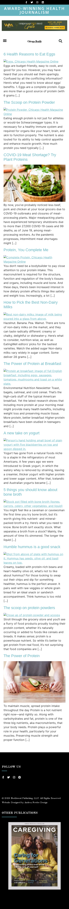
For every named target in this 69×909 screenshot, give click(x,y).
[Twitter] (32, 2)
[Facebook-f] (26, 2)
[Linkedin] (43, 2)
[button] (5, 40)
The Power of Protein (22, 656)
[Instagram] (37, 2)
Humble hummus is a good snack (32, 547)
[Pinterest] (19, 777)
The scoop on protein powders (29, 608)
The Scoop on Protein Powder (29, 102)
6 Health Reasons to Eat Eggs (29, 54)
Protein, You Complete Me (26, 250)
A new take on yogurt (21, 433)
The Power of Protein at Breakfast (32, 363)
